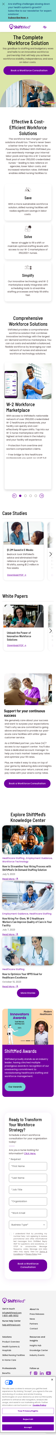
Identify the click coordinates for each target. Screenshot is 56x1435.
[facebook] (31, 1373)
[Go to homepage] (20, 27)
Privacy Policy (31, 1254)
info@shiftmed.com (12, 1312)
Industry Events (37, 1355)
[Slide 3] (33, 1040)
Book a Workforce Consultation (28, 1265)
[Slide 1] (23, 1040)
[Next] (41, 496)
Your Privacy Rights (28, 1411)
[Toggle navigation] (45, 26)
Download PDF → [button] (16, 575)
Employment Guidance (39, 858)
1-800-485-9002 (10, 1315)
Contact (34, 1328)
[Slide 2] (28, 1040)
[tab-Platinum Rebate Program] (35, 496)
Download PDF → (16, 645)
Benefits (6, 1373)
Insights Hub (35, 1345)
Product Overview (11, 1341)
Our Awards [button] (15, 1086)
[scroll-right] (51, 554)
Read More (10, 878)
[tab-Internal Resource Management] (30, 496)
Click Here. (30, 1153)
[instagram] (35, 1373)
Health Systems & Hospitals (11, 1348)
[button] (4, 1027)
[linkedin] (42, 1373)
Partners (34, 1323)
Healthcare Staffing (13, 858)
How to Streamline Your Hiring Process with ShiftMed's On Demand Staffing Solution (26, 868)
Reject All (28, 1419)
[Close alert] (3, 4)
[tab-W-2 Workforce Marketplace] (20, 496)
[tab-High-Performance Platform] (25, 496)
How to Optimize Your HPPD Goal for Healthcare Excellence (22, 975)
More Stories (28, 993)
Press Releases (37, 1314)
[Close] (52, 1379)
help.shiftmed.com (11, 1325)
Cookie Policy (39, 1405)
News (32, 1319)
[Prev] (14, 496)
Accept (28, 1427)
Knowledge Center (39, 1350)
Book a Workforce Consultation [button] (29, 70)
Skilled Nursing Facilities (13, 1355)
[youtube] (48, 1373)
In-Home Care (9, 1360)
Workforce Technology (15, 861)
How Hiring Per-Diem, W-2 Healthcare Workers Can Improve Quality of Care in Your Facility (27, 922)
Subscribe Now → (18, 17)
